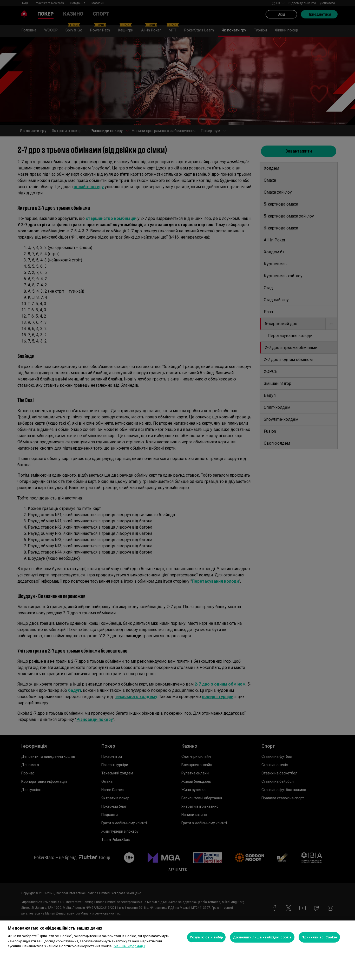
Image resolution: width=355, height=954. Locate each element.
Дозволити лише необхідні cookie (262, 937)
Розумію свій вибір (206, 937)
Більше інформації (129, 946)
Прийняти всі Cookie (319, 937)
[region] (177, 937)
